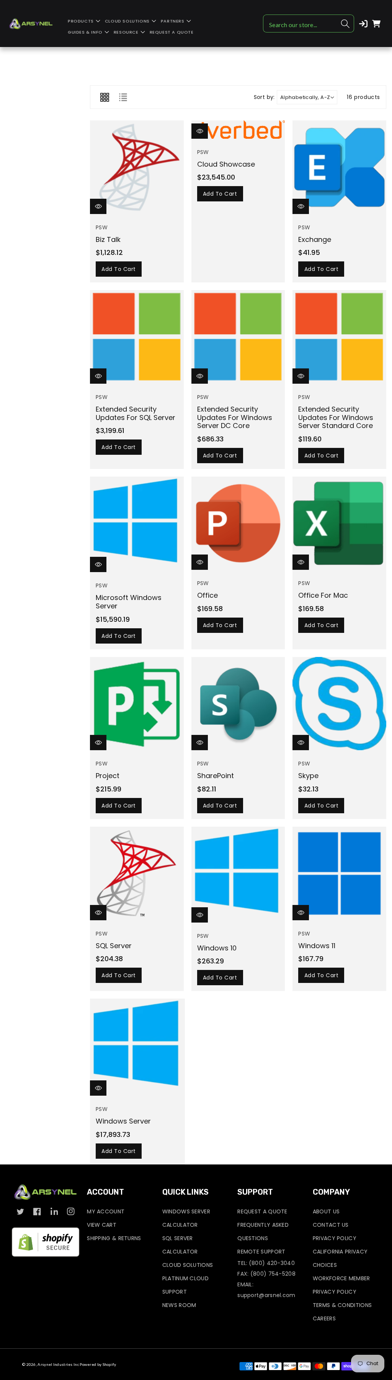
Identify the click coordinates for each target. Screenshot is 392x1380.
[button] (84, 21)
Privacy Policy (334, 1238)
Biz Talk (108, 239)
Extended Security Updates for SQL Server (135, 413)
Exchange (314, 239)
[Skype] (339, 704)
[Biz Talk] (137, 167)
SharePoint (215, 775)
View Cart (101, 1225)
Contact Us (331, 1225)
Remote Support (261, 1251)
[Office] (238, 523)
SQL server (114, 945)
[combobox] (308, 23)
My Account (105, 1211)
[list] (122, 97)
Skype (308, 775)
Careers (324, 1318)
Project (107, 775)
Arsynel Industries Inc (58, 1364)
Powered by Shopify (98, 1364)
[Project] (137, 704)
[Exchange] (339, 167)
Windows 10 (217, 948)
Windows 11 (316, 945)
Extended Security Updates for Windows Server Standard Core (335, 417)
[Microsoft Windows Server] (137, 524)
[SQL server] (137, 873)
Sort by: (264, 97)
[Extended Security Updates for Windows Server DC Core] (238, 337)
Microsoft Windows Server (129, 602)
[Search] (345, 23)
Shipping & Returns (114, 1238)
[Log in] (363, 23)
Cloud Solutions (187, 1265)
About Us (326, 1211)
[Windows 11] (339, 873)
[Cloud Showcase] (238, 129)
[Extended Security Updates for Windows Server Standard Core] (339, 337)
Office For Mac (323, 595)
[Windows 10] (238, 875)
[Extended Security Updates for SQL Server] (137, 337)
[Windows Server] (137, 1047)
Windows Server (123, 1121)
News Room (179, 1305)
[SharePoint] (238, 704)
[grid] (104, 97)
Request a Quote (262, 1211)
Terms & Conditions (342, 1305)
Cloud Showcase (226, 164)
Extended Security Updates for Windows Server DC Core (234, 417)
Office (207, 595)
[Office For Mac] (339, 523)
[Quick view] (98, 206)
